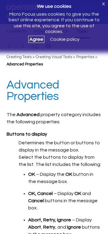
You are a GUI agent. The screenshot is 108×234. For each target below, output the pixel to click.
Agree (36, 39)
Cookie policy (65, 39)
